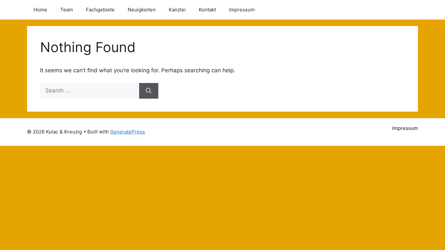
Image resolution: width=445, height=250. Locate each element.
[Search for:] (89, 90)
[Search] (148, 91)
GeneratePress (127, 132)
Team (66, 10)
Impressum (242, 10)
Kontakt (207, 10)
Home (40, 10)
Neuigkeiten (142, 10)
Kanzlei (177, 10)
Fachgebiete (100, 10)
